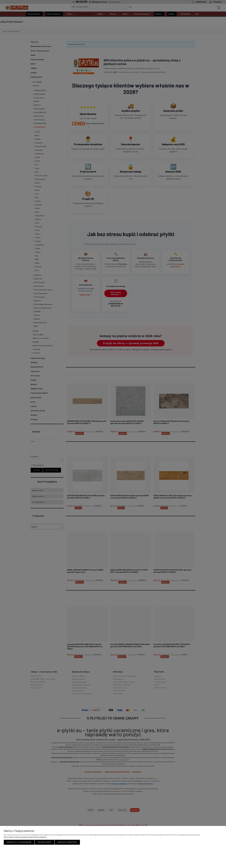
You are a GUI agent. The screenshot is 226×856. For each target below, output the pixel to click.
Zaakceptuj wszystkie (67, 842)
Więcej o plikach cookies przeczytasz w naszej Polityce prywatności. (25, 837)
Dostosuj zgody (44, 842)
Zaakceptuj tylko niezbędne (19, 842)
